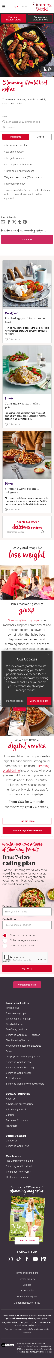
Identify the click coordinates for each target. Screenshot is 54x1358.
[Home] (42, 6)
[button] (3, 222)
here (50, 1352)
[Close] (48, 654)
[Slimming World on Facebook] (27, 1259)
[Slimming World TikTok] (18, 1259)
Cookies (27, 1284)
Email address (9, 919)
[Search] (42, 531)
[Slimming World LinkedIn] (43, 1259)
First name (7, 906)
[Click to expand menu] (3, 6)
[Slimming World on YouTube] (35, 1259)
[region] (27, 679)
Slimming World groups (23, 620)
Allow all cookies (39, 700)
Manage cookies (15, 700)
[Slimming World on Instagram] (10, 1259)
